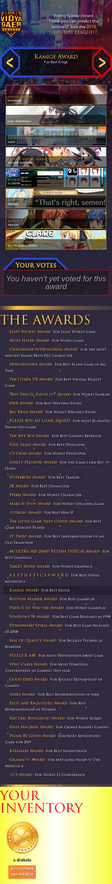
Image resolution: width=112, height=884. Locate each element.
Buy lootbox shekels (22, 871)
